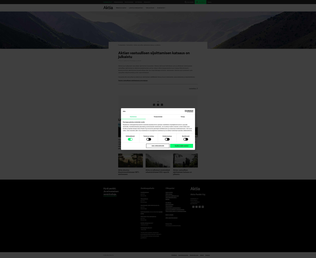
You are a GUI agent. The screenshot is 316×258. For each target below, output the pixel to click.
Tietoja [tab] (183, 116)
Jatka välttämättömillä (157, 146)
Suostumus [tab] (133, 116)
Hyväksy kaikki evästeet (181, 146)
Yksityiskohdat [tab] (158, 116)
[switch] (148, 139)
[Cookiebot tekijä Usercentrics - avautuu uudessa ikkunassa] (186, 111)
